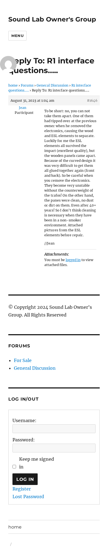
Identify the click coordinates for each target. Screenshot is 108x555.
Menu (17, 35)
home (13, 85)
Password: (23, 440)
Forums (27, 85)
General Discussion (52, 85)
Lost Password (28, 496)
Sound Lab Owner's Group (52, 19)
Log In (25, 479)
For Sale (23, 360)
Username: (24, 420)
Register (21, 489)
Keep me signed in (36, 463)
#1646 (92, 100)
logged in (73, 260)
